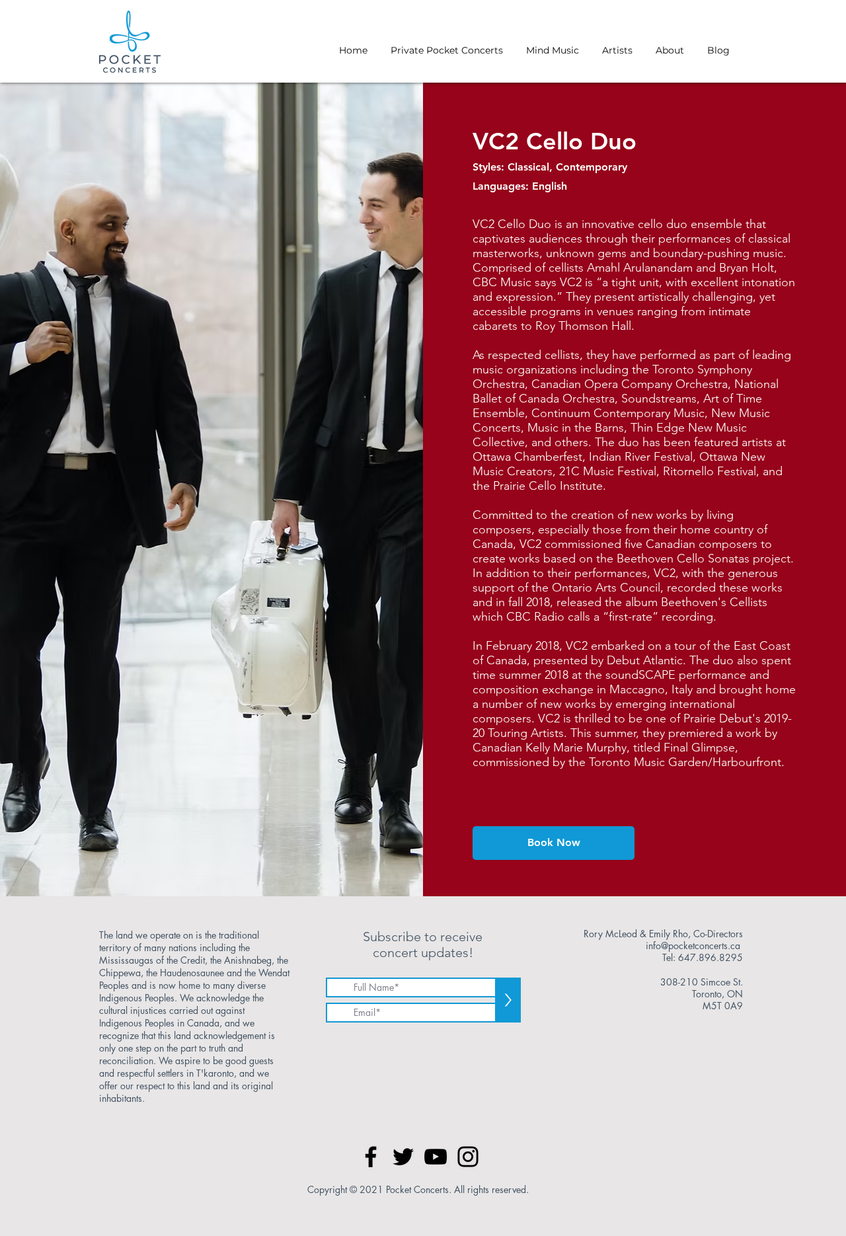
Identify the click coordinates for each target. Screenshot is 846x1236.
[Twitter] (403, 1157)
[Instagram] (468, 1157)
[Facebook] (371, 1157)
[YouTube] (435, 1157)
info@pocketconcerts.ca (693, 945)
